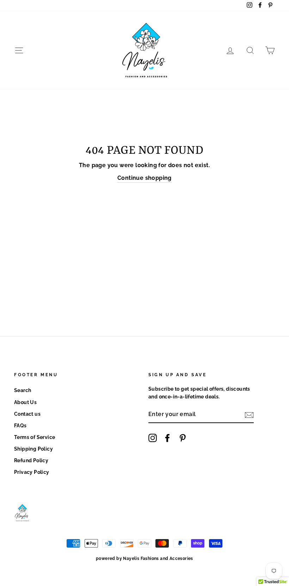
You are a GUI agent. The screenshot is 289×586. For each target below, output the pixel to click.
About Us (25, 402)
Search (22, 390)
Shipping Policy (33, 449)
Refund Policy (31, 460)
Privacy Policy (31, 472)
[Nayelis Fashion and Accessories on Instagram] (152, 438)
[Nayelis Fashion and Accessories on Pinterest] (182, 438)
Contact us (27, 414)
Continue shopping (144, 178)
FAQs (20, 425)
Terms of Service (34, 437)
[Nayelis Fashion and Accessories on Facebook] (167, 438)
